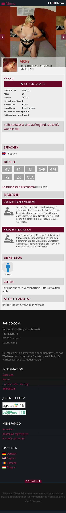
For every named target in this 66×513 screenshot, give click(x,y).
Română (11, 462)
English (11, 458)
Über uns (7, 375)
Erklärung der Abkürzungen (18, 187)
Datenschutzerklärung (15, 384)
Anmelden (8, 429)
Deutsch (11, 453)
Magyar (11, 467)
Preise (6, 379)
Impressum (9, 388)
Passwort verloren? (13, 438)
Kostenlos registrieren (15, 434)
